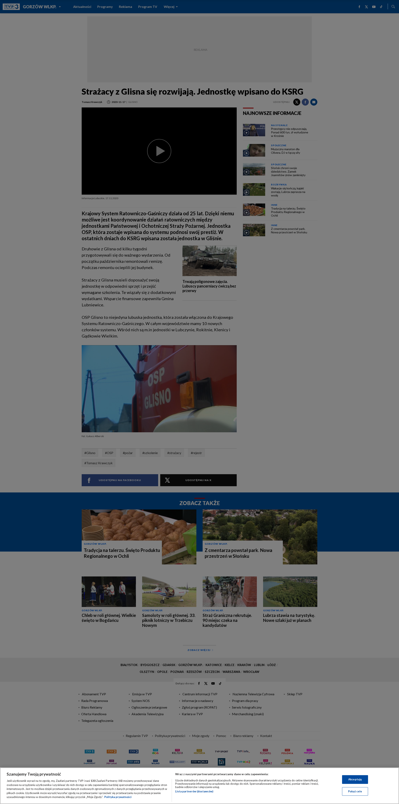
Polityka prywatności (118, 797)
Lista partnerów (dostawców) (194, 791)
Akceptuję (355, 779)
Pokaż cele (355, 791)
